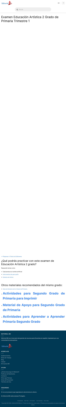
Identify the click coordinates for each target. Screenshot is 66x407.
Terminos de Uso (6, 382)
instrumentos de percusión (11, 274)
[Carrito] (63, 3)
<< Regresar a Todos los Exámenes (11, 256)
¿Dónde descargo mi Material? (10, 372)
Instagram (39, 400)
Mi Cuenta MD (5, 364)
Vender (3, 362)
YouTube (46, 400)
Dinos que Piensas (6, 378)
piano (5, 149)
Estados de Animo (8, 277)
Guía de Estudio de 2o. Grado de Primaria (15, 289)
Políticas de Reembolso (8, 374)
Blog (2, 360)
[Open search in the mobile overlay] (33, 9)
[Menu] (59, 3)
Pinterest (32, 400)
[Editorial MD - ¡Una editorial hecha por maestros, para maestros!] (6, 3)
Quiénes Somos (5, 355)
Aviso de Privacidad (7, 380)
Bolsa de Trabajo (6, 357)
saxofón (6, 154)
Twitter (26, 400)
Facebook (20, 400)
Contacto (4, 376)
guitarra (6, 145)
